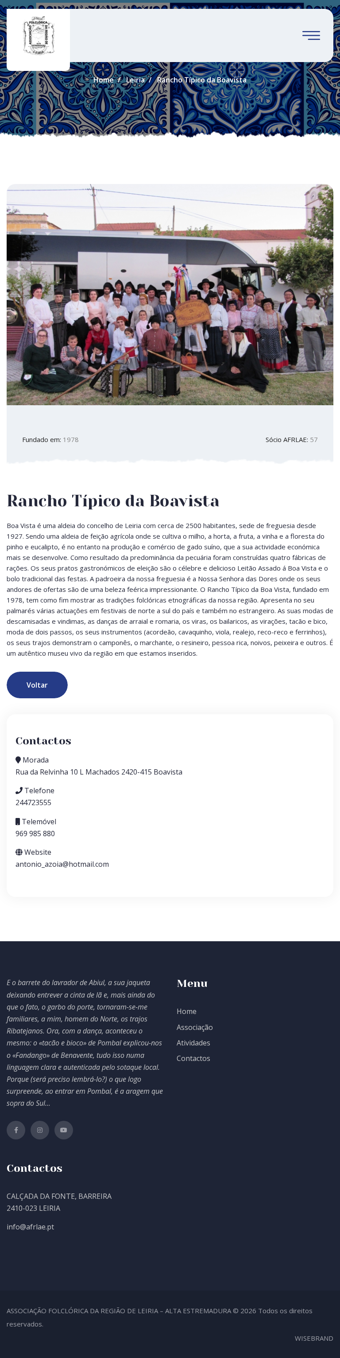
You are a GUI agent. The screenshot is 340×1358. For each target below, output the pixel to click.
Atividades (193, 1043)
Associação (195, 1027)
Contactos (193, 1058)
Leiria (135, 80)
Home (103, 80)
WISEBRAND (314, 1338)
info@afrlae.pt (30, 1227)
